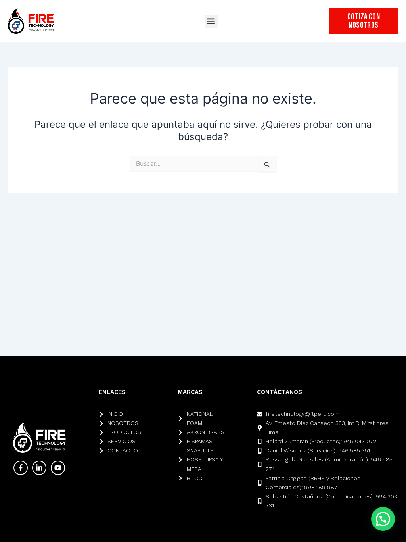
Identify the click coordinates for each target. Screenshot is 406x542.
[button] (211, 21)
